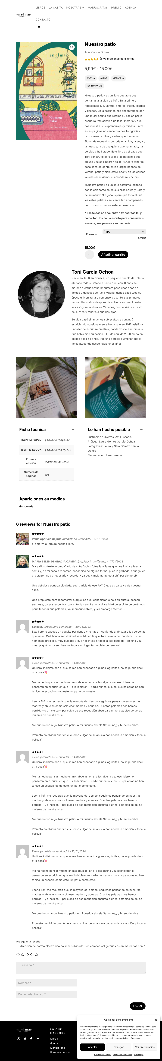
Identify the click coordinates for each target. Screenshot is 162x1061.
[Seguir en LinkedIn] (37, 1038)
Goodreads (26, 506)
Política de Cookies (102, 1054)
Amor (103, 78)
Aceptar (92, 1047)
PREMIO (116, 7)
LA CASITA (56, 7)
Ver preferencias (145, 1047)
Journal (54, 1043)
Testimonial (94, 85)
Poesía (91, 78)
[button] (155, 1020)
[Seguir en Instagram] (25, 1038)
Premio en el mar (60, 1052)
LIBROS (40, 7)
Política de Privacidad (122, 1054)
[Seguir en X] (18, 1038)
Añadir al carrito (113, 255)
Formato (91, 234)
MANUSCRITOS (98, 7)
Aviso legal (138, 1054)
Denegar (119, 1047)
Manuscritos (57, 1047)
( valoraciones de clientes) (117, 58)
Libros (54, 1038)
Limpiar (142, 237)
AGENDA (130, 7)
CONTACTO (43, 19)
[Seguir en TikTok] (31, 1038)
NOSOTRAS (73, 7)
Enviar (137, 1006)
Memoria (118, 78)
